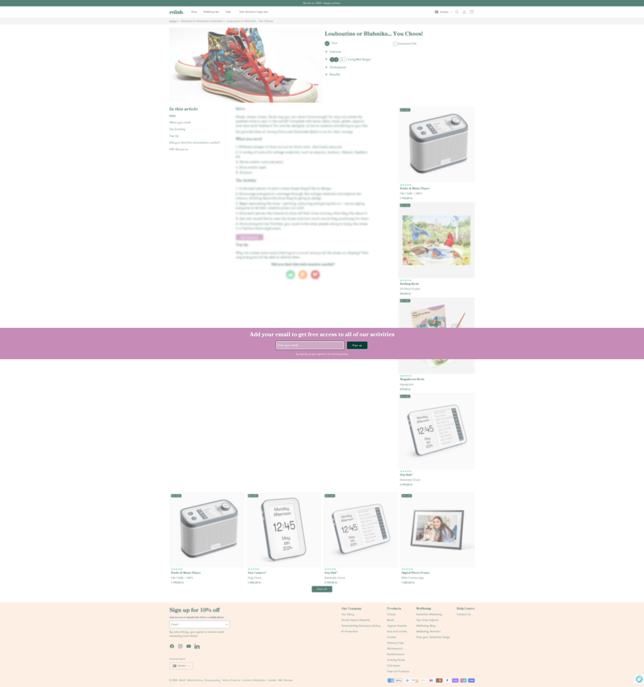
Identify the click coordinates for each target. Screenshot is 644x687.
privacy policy (340, 354)
